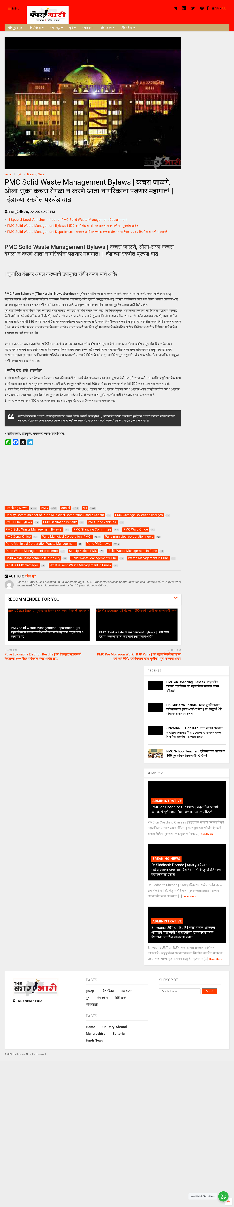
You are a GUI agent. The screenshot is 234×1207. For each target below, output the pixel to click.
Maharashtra (95, 1034)
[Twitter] (193, 8)
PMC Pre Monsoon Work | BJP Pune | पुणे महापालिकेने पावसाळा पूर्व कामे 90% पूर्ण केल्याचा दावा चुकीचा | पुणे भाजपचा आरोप (139, 656)
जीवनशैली (127, 28)
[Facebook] (207, 8)
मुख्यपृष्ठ (17, 28)
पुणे (71, 28)
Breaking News (166, 859)
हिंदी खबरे (106, 28)
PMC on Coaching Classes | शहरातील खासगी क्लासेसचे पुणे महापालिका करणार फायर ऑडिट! (192, 686)
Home (90, 1027)
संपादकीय (87, 28)
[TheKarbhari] (46, 14)
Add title (156, 773)
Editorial (119, 1034)
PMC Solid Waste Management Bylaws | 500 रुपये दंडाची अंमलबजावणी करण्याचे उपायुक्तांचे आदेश (73, 226)
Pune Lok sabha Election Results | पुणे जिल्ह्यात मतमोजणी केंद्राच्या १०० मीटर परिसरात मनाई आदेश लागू (43, 656)
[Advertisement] (93, 478)
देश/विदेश (35, 28)
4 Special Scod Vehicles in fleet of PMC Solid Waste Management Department (67, 220)
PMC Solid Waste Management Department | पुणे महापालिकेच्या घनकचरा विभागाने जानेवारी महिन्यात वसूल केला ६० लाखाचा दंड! (48, 632)
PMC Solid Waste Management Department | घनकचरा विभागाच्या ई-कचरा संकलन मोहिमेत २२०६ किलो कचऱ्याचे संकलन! (87, 232)
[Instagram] (202, 8)
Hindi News (94, 1040)
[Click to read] (137, 625)
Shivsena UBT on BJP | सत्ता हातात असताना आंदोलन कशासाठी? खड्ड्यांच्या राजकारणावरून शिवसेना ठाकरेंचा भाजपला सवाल (194, 732)
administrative (167, 801)
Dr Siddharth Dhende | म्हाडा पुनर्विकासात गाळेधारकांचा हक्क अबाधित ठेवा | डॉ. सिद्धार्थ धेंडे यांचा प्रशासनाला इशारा (194, 709)
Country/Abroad (114, 1027)
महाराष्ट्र (55, 28)
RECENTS (154, 670)
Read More (207, 834)
